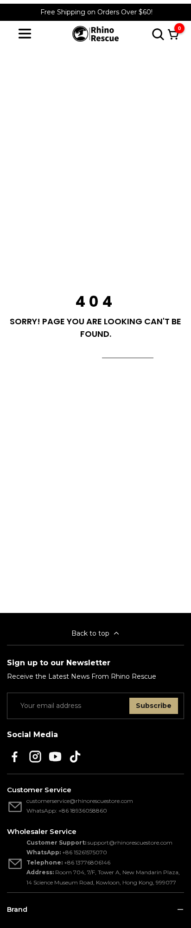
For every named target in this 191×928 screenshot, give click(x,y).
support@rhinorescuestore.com (130, 842)
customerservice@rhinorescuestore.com (79, 800)
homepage (127, 352)
